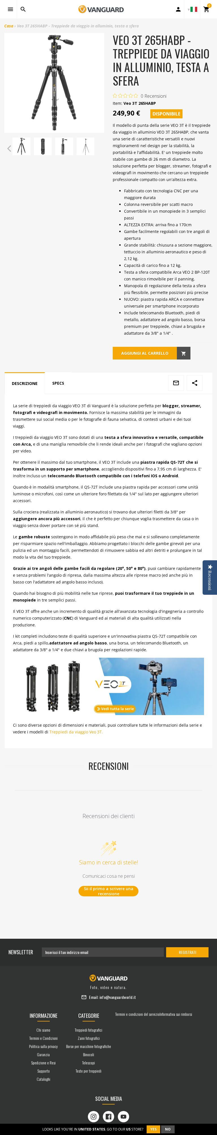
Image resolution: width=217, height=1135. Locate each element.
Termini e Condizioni (43, 1038)
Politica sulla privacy (43, 1046)
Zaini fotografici (89, 1038)
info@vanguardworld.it (117, 997)
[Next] (98, 148)
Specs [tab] (58, 383)
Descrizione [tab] (25, 383)
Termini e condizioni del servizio (137, 1014)
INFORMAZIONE (43, 1015)
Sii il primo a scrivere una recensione (108, 891)
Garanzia (43, 1054)
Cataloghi (43, 1079)
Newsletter (20, 952)
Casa (8, 26)
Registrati (187, 952)
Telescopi (88, 1063)
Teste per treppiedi (88, 1071)
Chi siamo (43, 1030)
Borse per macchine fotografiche (88, 1046)
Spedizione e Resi (43, 1063)
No (168, 1129)
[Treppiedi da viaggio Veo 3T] (108, 686)
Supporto (43, 1071)
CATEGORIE (88, 1015)
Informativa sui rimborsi (176, 1014)
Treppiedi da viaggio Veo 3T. (76, 732)
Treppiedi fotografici (88, 1030)
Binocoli (88, 1054)
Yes (153, 1129)
